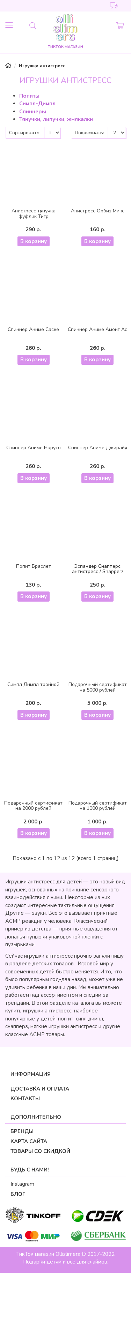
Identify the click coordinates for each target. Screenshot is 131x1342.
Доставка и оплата (39, 1088)
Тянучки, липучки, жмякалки (56, 119)
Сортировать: (25, 132)
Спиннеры (32, 111)
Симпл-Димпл (37, 103)
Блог (17, 1194)
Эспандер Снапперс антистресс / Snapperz (97, 569)
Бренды (22, 1131)
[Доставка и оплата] (114, 5)
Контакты (25, 1098)
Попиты (29, 95)
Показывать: (89, 132)
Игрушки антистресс (42, 66)
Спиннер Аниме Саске (33, 329)
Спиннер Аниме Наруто (33, 447)
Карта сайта (28, 1141)
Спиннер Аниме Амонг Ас (97, 329)
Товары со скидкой (40, 1151)
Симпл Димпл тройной (33, 684)
